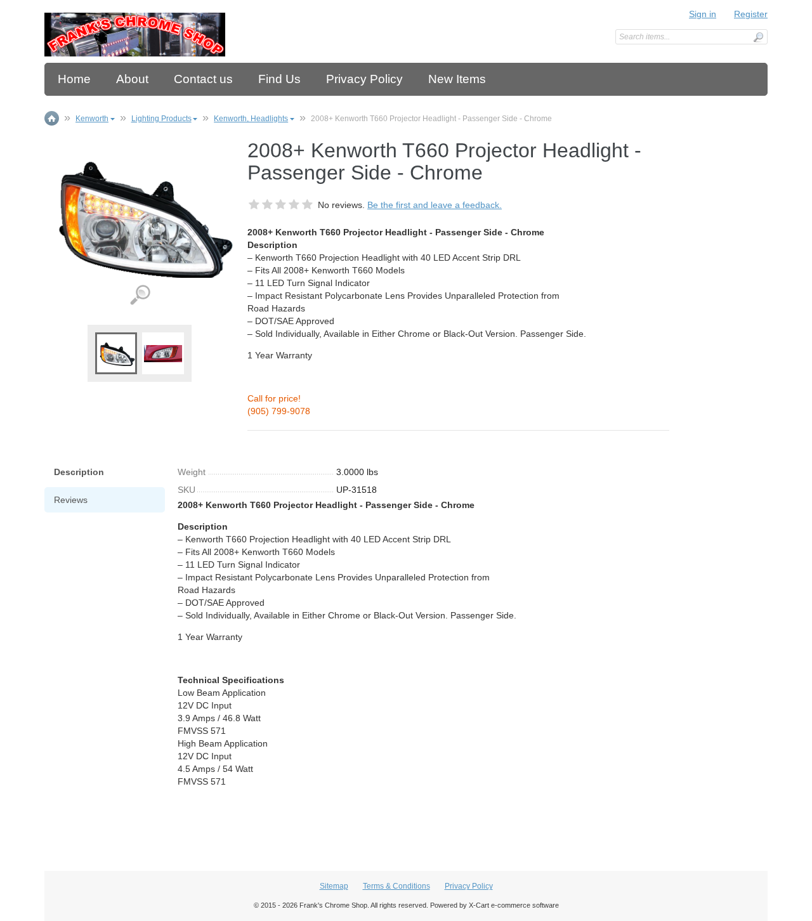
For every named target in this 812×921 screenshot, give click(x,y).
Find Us (279, 79)
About (132, 79)
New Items (457, 79)
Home (74, 79)
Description (79, 472)
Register (751, 14)
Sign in (702, 14)
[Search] (758, 37)
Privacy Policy (364, 79)
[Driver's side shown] (163, 353)
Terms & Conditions (396, 886)
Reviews (71, 500)
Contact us (203, 79)
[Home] (134, 34)
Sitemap (334, 886)
